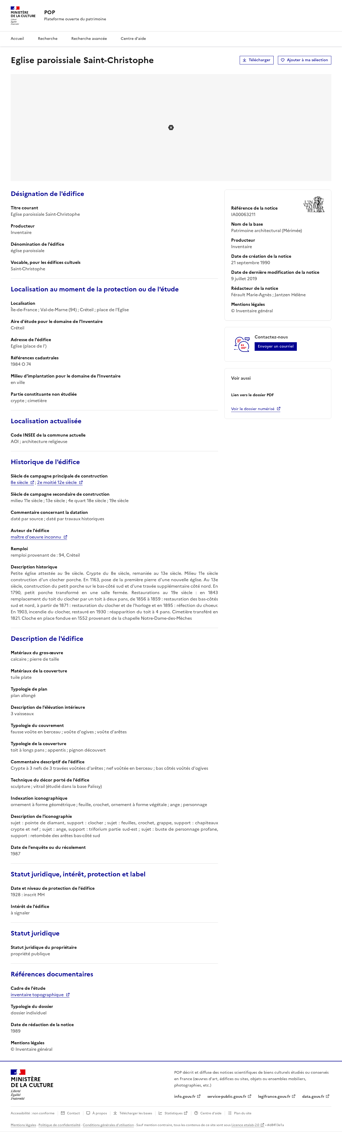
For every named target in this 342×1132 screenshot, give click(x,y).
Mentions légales (23, 1125)
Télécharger (259, 60)
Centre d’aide (210, 1113)
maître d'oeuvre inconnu (36, 537)
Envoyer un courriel (276, 346)
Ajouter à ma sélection (307, 60)
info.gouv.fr (185, 1096)
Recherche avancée (89, 38)
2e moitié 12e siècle (57, 482)
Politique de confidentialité (59, 1125)
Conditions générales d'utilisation (108, 1125)
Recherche (47, 38)
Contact (73, 1113)
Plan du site (242, 1113)
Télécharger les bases (135, 1113)
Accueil (17, 38)
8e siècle (19, 482)
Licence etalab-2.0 (245, 1125)
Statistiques (173, 1113)
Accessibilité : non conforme (33, 1113)
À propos (99, 1113)
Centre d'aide (133, 38)
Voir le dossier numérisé (252, 409)
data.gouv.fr (313, 1096)
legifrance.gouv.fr (274, 1096)
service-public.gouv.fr (226, 1096)
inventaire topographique (37, 994)
